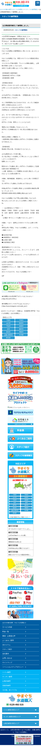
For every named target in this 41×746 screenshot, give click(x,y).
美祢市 (8, 332)
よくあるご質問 (8, 640)
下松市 (8, 326)
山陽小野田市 (8, 335)
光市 (8, 329)
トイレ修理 (6, 672)
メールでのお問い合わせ (21, 5)
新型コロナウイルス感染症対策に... (19, 555)
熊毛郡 (8, 338)
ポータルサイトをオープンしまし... (19, 529)
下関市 (8, 320)
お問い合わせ (7, 658)
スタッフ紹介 (7, 649)
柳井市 (21, 329)
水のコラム (6, 645)
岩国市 (21, 326)
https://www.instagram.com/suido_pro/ (14, 306)
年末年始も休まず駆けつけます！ (19, 548)
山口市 (8, 323)
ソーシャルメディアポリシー (12, 667)
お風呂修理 (6, 681)
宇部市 (21, 320)
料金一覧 (5, 631)
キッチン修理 (7, 677)
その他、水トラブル (9, 690)
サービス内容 (7, 627)
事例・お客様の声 (8, 636)
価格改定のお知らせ (14, 542)
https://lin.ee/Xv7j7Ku (9, 299)
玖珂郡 (21, 335)
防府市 (21, 323)
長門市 (14, 505)
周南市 (21, 332)
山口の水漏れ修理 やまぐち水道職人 (11, 9)
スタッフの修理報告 (31, 9)
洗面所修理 (6, 685)
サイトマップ (7, 662)
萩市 (26, 502)
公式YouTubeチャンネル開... (17, 535)
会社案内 (5, 654)
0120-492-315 (16, 704)
